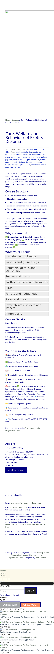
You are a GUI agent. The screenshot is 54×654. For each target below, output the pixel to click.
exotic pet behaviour (24, 152)
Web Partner (41, 558)
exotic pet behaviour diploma (35, 154)
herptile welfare (23, 165)
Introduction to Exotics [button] (21, 256)
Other (7, 152)
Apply (30, 590)
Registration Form (12, 431)
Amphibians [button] (14, 313)
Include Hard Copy (21, 452)
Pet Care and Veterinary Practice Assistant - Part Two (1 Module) (27, 650)
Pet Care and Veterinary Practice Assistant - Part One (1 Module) (27, 617)
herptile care (18, 160)
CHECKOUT (30, 604)
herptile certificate (32, 160)
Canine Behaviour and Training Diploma (16, 632)
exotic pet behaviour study (16, 157)
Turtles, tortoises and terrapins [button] (27, 282)
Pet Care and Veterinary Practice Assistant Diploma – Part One (26, 624)
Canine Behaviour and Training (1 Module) (17, 640)
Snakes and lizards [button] (18, 276)
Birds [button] (9, 288)
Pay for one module (33, 428)
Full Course (39, 149)
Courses (15, 120)
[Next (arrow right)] (4, 581)
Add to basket (16, 470)
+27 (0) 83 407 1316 (18, 507)
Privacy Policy (43, 552)
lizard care (35, 165)
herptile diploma (18, 162)
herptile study (10, 165)
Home (7, 120)
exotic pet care (34, 157)
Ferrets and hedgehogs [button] (21, 293)
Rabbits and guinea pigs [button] (22, 262)
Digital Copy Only (16, 448)
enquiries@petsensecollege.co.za (26, 503)
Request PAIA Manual (20, 555)
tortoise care (15, 167)
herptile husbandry (34, 162)
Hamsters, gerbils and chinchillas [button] (21, 269)
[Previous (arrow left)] (1, 581)
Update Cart (10, 604)
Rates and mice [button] (16, 299)
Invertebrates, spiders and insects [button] (23, 306)
